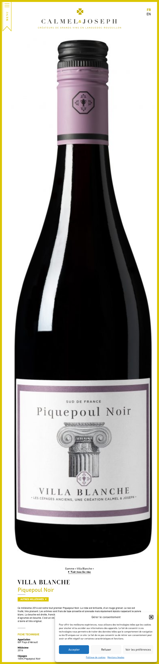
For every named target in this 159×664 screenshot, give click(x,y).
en (149, 14)
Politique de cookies (95, 657)
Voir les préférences (138, 649)
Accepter (74, 649)
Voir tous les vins (81, 571)
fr (149, 10)
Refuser (106, 649)
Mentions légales (115, 657)
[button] (151, 617)
